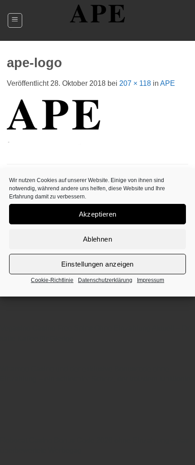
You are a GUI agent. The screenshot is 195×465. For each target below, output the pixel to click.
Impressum (150, 280)
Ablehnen (97, 239)
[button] (15, 20)
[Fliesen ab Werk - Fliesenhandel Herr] (97, 20)
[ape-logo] (54, 125)
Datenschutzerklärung (105, 280)
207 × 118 (135, 83)
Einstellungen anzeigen (97, 264)
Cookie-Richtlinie (52, 280)
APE (167, 83)
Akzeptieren (98, 214)
